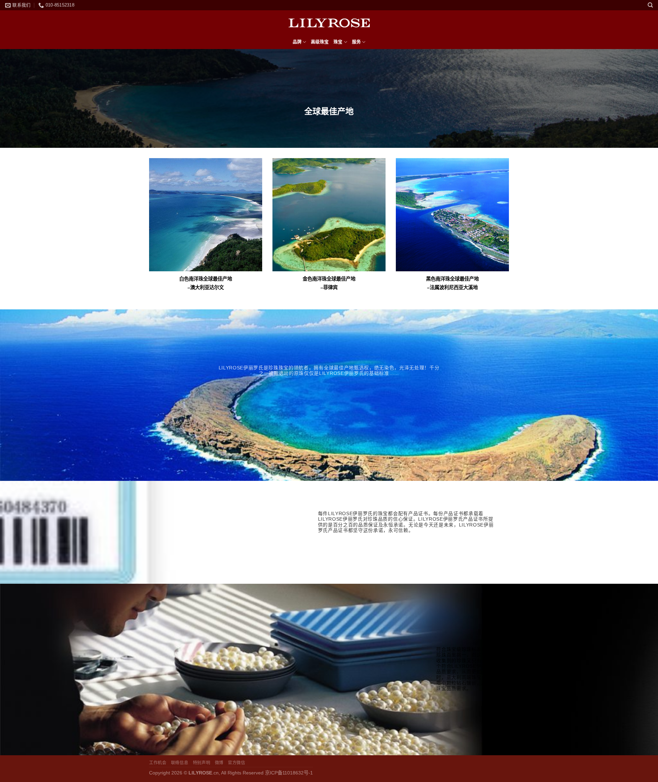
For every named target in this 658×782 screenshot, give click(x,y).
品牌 (297, 41)
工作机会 (157, 762)
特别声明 (201, 762)
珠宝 (337, 41)
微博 (219, 762)
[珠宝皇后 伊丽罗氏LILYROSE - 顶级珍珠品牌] (329, 22)
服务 (356, 41)
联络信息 (179, 762)
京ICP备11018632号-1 (289, 772)
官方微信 (236, 762)
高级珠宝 (320, 41)
